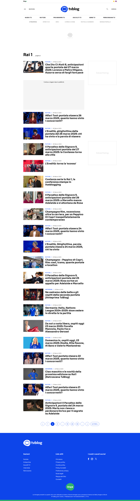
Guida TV (28, 17)
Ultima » (95, 424)
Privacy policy (60, 462)
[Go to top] (120, 495)
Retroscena (27, 471)
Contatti (58, 479)
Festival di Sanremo (87, 22)
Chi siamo (59, 459)
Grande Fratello (105, 22)
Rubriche (121, 22)
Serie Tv (92, 17)
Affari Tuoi (46, 22)
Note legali (59, 473)
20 (72, 424)
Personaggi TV (109, 17)
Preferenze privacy (62, 471)
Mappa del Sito (61, 476)
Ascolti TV (77, 17)
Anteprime (48, 289)
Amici (57, 22)
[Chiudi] (135, 5)
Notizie (43, 17)
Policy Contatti (61, 468)
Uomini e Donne (70, 22)
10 (67, 424)
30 (77, 424)
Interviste (122, 19)
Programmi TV (59, 17)
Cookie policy (60, 465)
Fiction (47, 62)
